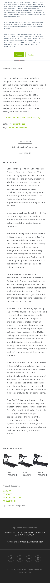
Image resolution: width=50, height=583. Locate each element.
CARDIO (7, 490)
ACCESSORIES (10, 500)
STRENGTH (8, 494)
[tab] (25, 141)
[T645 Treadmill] (25, 460)
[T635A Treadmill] (40, 460)
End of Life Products (17, 127)
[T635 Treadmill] (10, 460)
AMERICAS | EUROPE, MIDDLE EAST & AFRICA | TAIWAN (25, 533)
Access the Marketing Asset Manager (25, 541)
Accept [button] (19, 55)
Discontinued (19, 124)
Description (25, 141)
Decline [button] (31, 55)
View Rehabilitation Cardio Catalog (23, 117)
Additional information (25, 147)
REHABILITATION (12, 497)
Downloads (25, 152)
